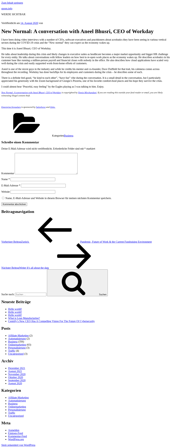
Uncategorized (16, 353)
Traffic (11, 350)
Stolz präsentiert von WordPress (18, 445)
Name (5, 179)
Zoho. (52, 107)
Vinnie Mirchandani (87, 92)
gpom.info (6, 8)
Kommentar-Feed (17, 436)
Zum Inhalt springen (12, 2)
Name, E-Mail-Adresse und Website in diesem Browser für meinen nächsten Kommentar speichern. (58, 198)
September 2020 (17, 380)
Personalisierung (17, 347)
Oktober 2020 (15, 377)
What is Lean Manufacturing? (24, 318)
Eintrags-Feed (15, 433)
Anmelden (13, 430)
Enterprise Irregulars (11, 107)
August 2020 (15, 383)
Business (68, 135)
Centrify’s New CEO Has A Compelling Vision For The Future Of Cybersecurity (51, 321)
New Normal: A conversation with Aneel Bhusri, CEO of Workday (31, 92)
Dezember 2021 (16, 368)
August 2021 (15, 371)
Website (5, 191)
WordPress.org (16, 439)
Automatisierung (17, 338)
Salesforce (41, 107)
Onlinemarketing (17, 344)
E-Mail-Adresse (10, 185)
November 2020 (17, 374)
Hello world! (15, 309)
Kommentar (7, 173)
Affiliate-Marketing (18, 335)
